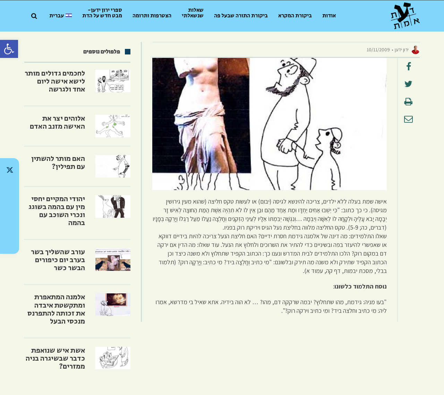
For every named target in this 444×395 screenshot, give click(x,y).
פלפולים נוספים (101, 52)
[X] (9, 170)
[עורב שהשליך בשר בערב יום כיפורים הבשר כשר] (112, 259)
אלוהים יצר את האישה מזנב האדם (57, 122)
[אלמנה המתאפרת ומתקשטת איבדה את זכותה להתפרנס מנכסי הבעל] (112, 304)
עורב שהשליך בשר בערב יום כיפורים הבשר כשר (58, 260)
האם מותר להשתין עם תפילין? (58, 163)
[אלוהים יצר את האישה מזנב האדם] (112, 126)
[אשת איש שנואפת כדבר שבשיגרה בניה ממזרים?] (112, 358)
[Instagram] (9, 206)
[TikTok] (9, 188)
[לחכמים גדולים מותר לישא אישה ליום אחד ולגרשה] (112, 81)
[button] (9, 49)
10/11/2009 (378, 49)
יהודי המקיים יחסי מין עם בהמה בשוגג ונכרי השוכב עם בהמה (56, 211)
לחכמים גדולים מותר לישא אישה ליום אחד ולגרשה (55, 81)
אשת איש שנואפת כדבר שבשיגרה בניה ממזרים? (55, 358)
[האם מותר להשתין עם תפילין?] (112, 166)
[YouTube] (9, 242)
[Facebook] (9, 224)
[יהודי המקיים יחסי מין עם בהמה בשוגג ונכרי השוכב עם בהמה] (112, 206)
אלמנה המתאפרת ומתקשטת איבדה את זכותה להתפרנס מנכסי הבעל (56, 309)
